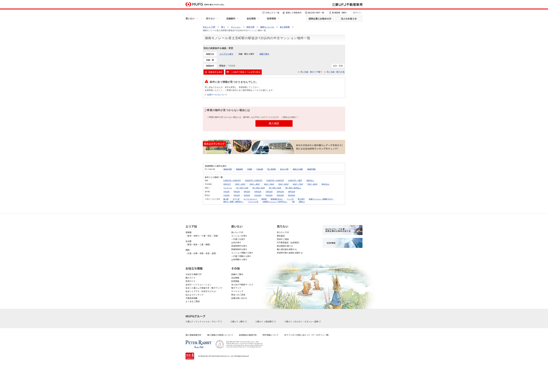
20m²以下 (227, 184)
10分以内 (257, 195)
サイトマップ (237, 291)
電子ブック (236, 287)
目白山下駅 (284, 169)
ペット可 (290, 199)
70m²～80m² (312, 184)
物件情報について (271, 335)
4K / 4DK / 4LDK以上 (293, 188)
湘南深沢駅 (227, 169)
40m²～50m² (269, 184)
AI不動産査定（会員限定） (289, 242)
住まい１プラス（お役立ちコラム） (201, 291)
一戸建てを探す (238, 239)
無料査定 (281, 235)
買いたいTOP (237, 232)
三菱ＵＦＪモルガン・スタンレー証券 (301, 321)
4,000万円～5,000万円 (253, 181)
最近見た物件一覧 (316, 12)
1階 (293, 202)
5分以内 (237, 195)
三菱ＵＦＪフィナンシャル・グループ (203, 321)
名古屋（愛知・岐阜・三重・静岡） (198, 243)
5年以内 (237, 192)
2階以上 (302, 202)
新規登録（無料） (340, 12)
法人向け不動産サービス (242, 284)
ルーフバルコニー (250, 199)
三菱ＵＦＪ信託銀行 (264, 321)
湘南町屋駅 (311, 169)
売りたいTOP (283, 232)
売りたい (210, 18)
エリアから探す (226, 54)
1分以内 (226, 195)
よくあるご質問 (193, 301)
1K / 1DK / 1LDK (242, 188)
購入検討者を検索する (287, 249)
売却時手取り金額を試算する (290, 252)
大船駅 (249, 169)
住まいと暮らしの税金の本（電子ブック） (204, 287)
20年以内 (280, 192)
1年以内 (226, 192)
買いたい (190, 18)
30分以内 (291, 195)
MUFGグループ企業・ (338, 230)
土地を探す (236, 242)
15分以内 (269, 195)
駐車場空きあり (277, 199)
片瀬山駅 (259, 169)
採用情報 (271, 18)
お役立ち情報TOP (194, 274)
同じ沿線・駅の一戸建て (311, 72)
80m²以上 (325, 184)
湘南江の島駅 (298, 169)
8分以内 (247, 195)
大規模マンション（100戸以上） (275, 202)
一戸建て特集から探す (241, 256)
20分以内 (280, 195)
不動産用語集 (192, 298)
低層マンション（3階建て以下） (321, 199)
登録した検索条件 (294, 12)
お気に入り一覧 (272, 12)
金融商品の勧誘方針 (248, 335)
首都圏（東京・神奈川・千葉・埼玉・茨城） (202, 234)
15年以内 (269, 192)
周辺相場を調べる (285, 245)
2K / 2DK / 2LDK (258, 188)
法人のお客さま (349, 18)
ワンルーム (227, 188)
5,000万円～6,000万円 (275, 181)
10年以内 (257, 192)
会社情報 (251, 18)
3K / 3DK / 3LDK (275, 188)
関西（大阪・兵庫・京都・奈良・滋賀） (201, 251)
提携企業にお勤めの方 (320, 18)
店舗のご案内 (237, 274)
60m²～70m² (298, 184)
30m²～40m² (255, 184)
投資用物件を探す (239, 245)
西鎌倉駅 (239, 169)
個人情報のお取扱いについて (220, 335)
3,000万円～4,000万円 (232, 181)
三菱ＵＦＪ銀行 (237, 321)
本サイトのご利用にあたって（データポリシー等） (307, 335)
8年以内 (247, 192)
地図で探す (264, 54)
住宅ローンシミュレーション (198, 284)
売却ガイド (191, 281)
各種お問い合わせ (239, 298)
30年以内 (291, 192)
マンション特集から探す (242, 252)
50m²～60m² (283, 184)
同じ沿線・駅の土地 (335, 72)
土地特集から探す (239, 259)
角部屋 (264, 199)
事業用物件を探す (239, 249)
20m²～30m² (240, 184)
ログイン (357, 12)
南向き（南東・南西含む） (233, 202)
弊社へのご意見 (238, 294)
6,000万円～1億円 (295, 181)
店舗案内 (230, 18)
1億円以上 (310, 181)
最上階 (225, 199)
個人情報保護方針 (194, 335)
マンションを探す (239, 235)
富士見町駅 (271, 169)
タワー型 (236, 199)
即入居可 (301, 199)
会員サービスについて (217, 94)
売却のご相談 (283, 239)
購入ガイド (191, 277)
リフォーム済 (253, 202)
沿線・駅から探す (246, 54)
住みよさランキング (195, 294)
